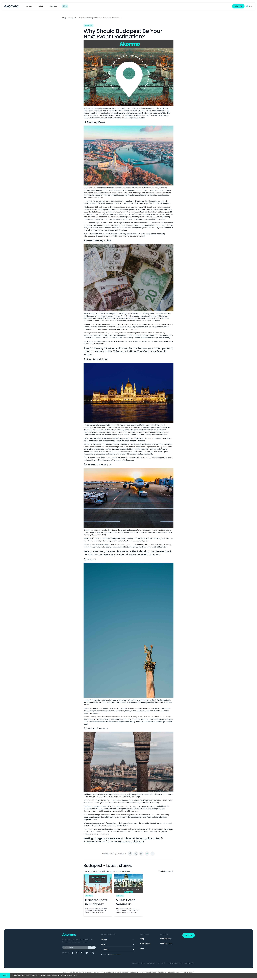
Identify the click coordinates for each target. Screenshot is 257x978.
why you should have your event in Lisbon (134, 554)
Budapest (72, 18)
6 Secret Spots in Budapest (96, 902)
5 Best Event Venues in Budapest (125, 904)
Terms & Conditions (138, 963)
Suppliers (53, 6)
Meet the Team (166, 943)
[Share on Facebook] (130, 853)
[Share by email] (147, 853)
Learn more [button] (73, 975)
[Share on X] (136, 853)
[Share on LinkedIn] (141, 853)
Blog (65, 6)
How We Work (165, 939)
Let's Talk (238, 6)
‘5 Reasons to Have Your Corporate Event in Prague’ (125, 353)
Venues (29, 6)
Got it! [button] (5, 975)
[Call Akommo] (152, 853)
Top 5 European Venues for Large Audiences (123, 840)
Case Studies (145, 943)
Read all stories (165, 871)
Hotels (40, 6)
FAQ (142, 948)
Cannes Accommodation (111, 954)
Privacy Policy (152, 963)
